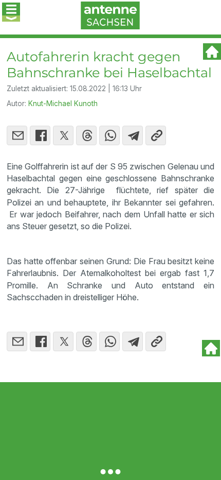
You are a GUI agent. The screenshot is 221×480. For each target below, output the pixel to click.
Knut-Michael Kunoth (63, 103)
